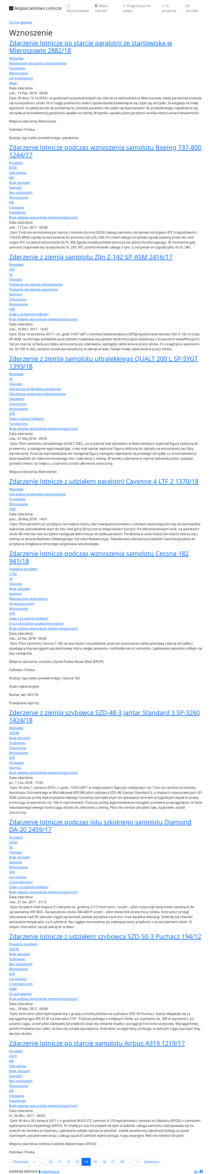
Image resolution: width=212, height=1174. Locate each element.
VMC (12, 509)
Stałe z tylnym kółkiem (26, 418)
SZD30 (14, 949)
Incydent (16, 163)
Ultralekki (16, 399)
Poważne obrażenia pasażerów (33, 289)
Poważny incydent (23, 569)
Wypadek (16, 58)
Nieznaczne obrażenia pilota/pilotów (37, 63)
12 (68, 1162)
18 (122, 1162)
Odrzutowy (18, 172)
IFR (11, 202)
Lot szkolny (18, 877)
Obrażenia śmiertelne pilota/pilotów (37, 394)
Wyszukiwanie (78, 10)
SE (11, 274)
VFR (12, 309)
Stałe (13, 989)
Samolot (15, 187)
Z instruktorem (21, 882)
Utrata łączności (21, 603)
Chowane (16, 207)
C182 (13, 574)
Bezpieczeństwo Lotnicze (37, 8)
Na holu (15, 767)
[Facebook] (201, 1171)
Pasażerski (17, 212)
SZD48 (14, 733)
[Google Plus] (197, 1171)
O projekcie (169, 8)
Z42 (12, 269)
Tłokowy (15, 279)
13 (77, 1162)
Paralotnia (17, 68)
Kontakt (192, 10)
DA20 (13, 842)
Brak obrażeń (19, 182)
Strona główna (20, 22)
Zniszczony (17, 299)
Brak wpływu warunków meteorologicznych (43, 217)
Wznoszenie (18, 73)
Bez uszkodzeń (21, 192)
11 (59, 1162)
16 (104, 1162)
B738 (13, 167)
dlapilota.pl (50, 1171)
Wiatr (13, 83)
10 (50, 1162)
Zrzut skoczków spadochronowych (36, 623)
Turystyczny (18, 423)
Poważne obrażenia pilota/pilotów (36, 284)
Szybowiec (17, 743)
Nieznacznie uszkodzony (28, 598)
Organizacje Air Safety (137, 8)
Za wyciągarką (20, 994)
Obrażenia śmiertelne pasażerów (35, 389)
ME (11, 177)
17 (113, 1162)
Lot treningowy (21, 78)
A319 (13, 1056)
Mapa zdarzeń (100, 8)
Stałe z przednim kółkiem (28, 314)
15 (95, 1162)
